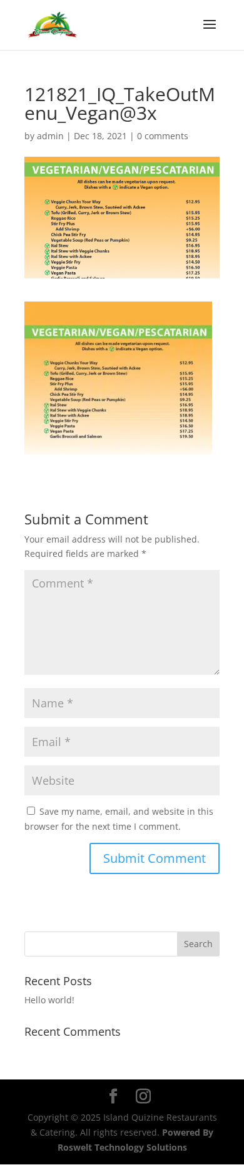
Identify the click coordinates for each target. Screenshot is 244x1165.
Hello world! (49, 1000)
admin (50, 136)
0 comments (162, 136)
